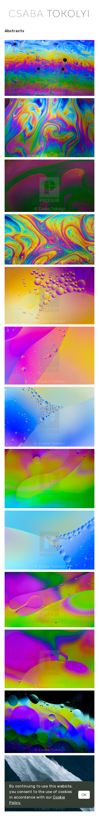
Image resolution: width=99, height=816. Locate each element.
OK (84, 795)
